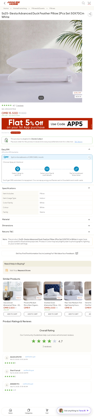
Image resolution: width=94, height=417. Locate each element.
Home (6, 8)
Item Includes (8, 194)
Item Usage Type (9, 198)
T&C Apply (78, 142)
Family (5, 212)
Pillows (52, 8)
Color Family (8, 203)
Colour (5, 207)
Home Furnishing (20, 8)
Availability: (11, 133)
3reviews (20, 105)
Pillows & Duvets (38, 8)
